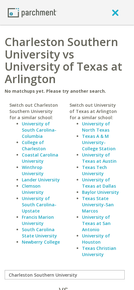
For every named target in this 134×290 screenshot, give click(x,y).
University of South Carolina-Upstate (39, 204)
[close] (115, 12)
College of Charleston (34, 145)
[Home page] (32, 12)
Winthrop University (33, 170)
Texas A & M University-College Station (99, 142)
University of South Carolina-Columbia (39, 130)
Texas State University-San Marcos (98, 204)
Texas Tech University (94, 170)
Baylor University (100, 192)
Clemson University (33, 189)
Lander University (41, 180)
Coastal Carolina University (40, 158)
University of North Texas (96, 127)
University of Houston (96, 239)
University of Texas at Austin (99, 158)
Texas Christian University (99, 251)
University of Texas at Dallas (99, 183)
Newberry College (41, 242)
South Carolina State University (39, 233)
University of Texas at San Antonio (96, 223)
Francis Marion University (38, 220)
